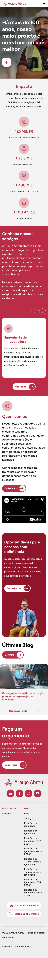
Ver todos (20, 386)
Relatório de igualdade (30, 824)
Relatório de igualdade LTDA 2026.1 (32, 882)
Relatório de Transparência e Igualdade (32, 862)
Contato (6, 813)
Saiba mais (11, 488)
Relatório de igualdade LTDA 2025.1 (32, 841)
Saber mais (11, 765)
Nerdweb (24, 946)
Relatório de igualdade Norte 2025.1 (33, 851)
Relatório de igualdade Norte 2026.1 (33, 893)
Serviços (29, 818)
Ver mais (9, 654)
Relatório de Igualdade (30, 832)
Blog (26, 813)
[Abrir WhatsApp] (41, 951)
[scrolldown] (6, 62)
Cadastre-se (14, 588)
